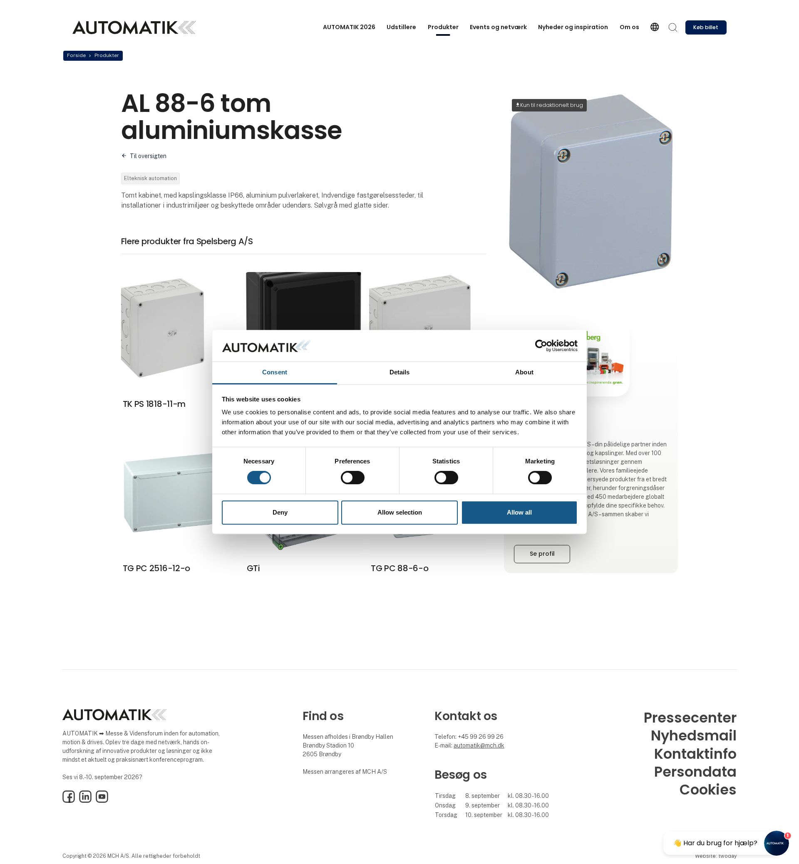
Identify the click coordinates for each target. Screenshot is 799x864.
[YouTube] (102, 800)
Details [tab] (400, 372)
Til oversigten (148, 156)
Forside (76, 55)
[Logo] (134, 27)
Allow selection (399, 512)
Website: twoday (716, 856)
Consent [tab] (274, 372)
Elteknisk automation (150, 178)
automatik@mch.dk (479, 745)
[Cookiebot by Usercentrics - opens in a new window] (541, 345)
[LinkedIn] (85, 800)
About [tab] (524, 372)
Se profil (542, 554)
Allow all (519, 512)
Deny (280, 512)
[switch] (353, 477)
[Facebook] (68, 800)
